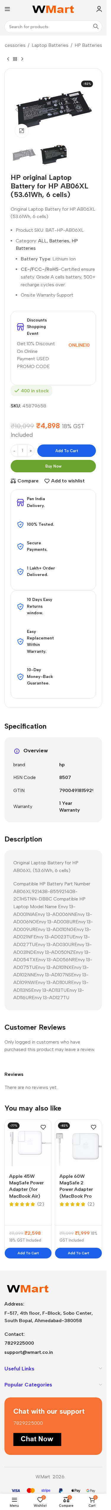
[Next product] (22, 59)
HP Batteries (88, 45)
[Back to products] (15, 59)
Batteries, (59, 241)
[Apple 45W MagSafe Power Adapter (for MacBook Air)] (28, 1142)
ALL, (43, 241)
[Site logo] (53, 8)
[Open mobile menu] (7, 9)
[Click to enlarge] (21, 130)
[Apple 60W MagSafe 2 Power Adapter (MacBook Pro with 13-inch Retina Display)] (78, 1142)
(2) (40, 1204)
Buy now (53, 466)
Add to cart (66, 451)
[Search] (96, 26)
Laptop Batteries (50, 45)
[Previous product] (8, 59)
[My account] (99, 9)
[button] (16, 110)
